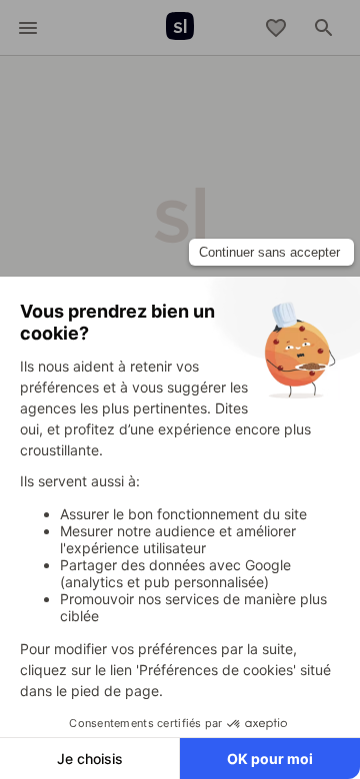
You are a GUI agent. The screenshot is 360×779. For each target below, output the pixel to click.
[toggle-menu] (28, 28)
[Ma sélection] (276, 28)
